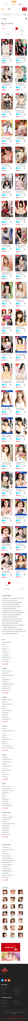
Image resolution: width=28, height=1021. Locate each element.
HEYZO (5, 851)
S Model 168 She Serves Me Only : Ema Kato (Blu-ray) (20, 544)
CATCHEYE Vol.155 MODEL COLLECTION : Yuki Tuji (6, 463)
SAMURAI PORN (7, 871)
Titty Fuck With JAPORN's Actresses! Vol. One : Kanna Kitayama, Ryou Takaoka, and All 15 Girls (6, 165)
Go (22, 34)
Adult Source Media (8, 817)
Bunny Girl (5, 717)
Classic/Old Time (7, 759)
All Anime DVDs (7, 788)
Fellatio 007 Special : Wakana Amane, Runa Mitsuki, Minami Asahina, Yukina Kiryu (6, 327)
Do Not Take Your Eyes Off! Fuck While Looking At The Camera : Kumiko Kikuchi (21, 273)
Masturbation (7, 688)
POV (4, 772)
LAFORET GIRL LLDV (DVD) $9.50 (10, 604)
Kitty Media (5, 832)
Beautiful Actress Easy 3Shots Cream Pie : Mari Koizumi (7, 490)
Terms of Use (4, 993)
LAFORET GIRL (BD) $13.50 (9, 627)
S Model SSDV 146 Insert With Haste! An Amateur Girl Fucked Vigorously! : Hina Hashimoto (20, 84)
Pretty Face (6, 655)
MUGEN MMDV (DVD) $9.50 (9, 608)
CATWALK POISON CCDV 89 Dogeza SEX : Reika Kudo (7, 192)
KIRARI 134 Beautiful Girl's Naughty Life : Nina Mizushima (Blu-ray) (20, 517)
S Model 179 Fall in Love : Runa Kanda (20, 409)
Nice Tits (6, 646)
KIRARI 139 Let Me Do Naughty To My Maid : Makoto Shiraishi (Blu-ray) (7, 436)
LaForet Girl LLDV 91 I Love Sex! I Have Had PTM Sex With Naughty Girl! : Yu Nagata (21, 165)
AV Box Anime (6, 819)
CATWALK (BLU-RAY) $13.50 (9, 617)
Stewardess (6, 715)
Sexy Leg (5, 650)
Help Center (13, 4)
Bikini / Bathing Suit (8, 805)
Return (2, 1004)
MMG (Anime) (6, 834)
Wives (5, 737)
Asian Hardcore (7, 770)
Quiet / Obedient (7, 745)
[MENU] (26, 18)
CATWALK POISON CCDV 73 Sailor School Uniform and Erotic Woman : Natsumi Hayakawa (7, 246)
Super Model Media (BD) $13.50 (10, 633)
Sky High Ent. (7, 873)
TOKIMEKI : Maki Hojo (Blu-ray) (20, 571)
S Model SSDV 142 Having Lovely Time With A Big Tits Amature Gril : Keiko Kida (20, 111)
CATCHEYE (6, 866)
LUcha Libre (6, 877)
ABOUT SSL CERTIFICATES (5, 976)
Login (6, 4)
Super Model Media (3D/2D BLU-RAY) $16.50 (13, 631)
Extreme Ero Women (9, 730)
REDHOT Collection (8, 875)
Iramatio (5, 681)
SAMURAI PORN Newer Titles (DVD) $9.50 (13, 612)
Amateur (5, 764)
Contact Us (16, 1000)
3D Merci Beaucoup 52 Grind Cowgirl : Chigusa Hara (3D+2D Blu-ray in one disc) (21, 354)
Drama (5, 768)
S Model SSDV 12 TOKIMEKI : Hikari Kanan (20, 300)
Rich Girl (5, 743)
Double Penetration (8, 675)
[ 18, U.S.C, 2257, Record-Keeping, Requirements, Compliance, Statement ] (14, 1017)
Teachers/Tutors (7, 704)
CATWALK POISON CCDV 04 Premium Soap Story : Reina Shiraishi (20, 382)
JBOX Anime (6, 828)
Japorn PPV (16, 987)
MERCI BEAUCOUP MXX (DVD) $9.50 (11, 606)
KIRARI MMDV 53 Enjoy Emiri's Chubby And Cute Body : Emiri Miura (7, 273)
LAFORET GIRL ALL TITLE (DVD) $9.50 (12, 629)
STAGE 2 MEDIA (7, 858)
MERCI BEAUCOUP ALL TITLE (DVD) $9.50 (13, 625)
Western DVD (4, 989)
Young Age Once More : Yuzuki (7, 354)
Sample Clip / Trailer (8, 790)
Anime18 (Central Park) (9, 823)
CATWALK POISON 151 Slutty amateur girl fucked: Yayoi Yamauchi (7, 84)
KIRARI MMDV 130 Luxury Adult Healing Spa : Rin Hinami (20, 138)
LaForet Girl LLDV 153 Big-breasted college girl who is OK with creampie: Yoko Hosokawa (21, 57)
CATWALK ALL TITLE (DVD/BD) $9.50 (12, 619)
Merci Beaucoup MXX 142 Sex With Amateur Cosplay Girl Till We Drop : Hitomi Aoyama (7, 138)
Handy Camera (7, 679)
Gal (4, 733)
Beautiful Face (7, 657)
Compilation (6, 792)
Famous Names (7, 642)
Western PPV (17, 989)
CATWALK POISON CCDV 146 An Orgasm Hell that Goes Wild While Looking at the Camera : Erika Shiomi (6, 111)
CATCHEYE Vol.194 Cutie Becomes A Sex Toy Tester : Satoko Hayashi (21, 192)
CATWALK (6, 847)
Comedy (5, 776)
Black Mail (5, 801)
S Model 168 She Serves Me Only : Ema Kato (6, 572)
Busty (5, 644)
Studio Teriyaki (7, 856)
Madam (5, 741)
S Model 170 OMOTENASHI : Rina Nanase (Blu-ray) (20, 490)
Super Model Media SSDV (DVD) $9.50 (12, 602)
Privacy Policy (4, 1006)
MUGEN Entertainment (9, 860)
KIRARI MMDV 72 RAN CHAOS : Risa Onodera (21, 219)
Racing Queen (6, 719)
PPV (9, 9)
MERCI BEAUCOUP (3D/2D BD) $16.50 (12, 621)
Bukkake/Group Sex (8, 684)
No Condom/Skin (8, 671)
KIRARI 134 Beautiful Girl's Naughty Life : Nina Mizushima (6, 545)
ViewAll (4, 664)
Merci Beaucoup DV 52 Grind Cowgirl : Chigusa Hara (7, 382)
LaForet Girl (6, 853)
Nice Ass (6, 648)
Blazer (5, 702)
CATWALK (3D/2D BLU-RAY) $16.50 (11, 615)
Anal (4, 677)
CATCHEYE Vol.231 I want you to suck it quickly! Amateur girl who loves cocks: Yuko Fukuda (7, 57)
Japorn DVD (4, 987)
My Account (16, 1002)
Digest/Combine (7, 761)
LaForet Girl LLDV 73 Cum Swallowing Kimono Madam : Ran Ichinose (6, 219)
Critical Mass (6, 825)
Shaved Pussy (7, 690)
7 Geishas (5, 815)
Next (21, 31)
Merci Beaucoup (7, 862)
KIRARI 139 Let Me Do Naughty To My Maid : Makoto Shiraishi (21, 436)
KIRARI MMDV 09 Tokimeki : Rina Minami (21, 327)
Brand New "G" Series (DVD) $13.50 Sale (12, 598)
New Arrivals (6, 786)
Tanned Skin (6, 661)
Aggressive (5, 799)
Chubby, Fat (6, 659)
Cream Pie (6, 673)
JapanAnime (6, 830)
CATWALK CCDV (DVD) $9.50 (9, 600)
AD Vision (5, 821)
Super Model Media (8, 849)
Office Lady (6, 712)
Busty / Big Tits (7, 803)
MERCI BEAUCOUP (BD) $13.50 (10, 623)
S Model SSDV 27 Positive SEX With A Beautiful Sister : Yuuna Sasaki (6, 300)
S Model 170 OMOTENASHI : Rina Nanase (6, 517)
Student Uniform (7, 699)
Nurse (5, 708)
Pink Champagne (7, 864)
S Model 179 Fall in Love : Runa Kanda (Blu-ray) (6, 408)
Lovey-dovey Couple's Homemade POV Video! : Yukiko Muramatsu (21, 246)
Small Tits (6, 653)
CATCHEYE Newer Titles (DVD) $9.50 (11, 610)
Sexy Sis (5, 735)
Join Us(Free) (17, 991)
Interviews (6, 774)
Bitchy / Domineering (8, 748)
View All (4, 880)
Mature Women (7, 739)
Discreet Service (17, 1004)
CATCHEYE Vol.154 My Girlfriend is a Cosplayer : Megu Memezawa (21, 463)
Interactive (5, 757)
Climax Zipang (7, 869)
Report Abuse (4, 1002)
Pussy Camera (6, 686)
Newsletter (16, 993)
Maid (4, 706)
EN (21, 4)
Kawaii (5, 728)
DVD (2, 9)
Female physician (7, 710)
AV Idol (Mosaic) (7, 766)
